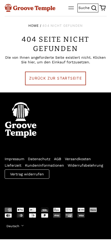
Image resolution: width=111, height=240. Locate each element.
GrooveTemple (28, 189)
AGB (57, 159)
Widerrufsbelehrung (85, 165)
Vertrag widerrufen (27, 174)
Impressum (14, 159)
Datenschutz (39, 159)
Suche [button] (88, 7)
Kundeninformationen (44, 165)
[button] (102, 8)
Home (33, 26)
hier (31, 62)
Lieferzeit (13, 165)
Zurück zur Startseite (55, 78)
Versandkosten (78, 159)
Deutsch (13, 226)
